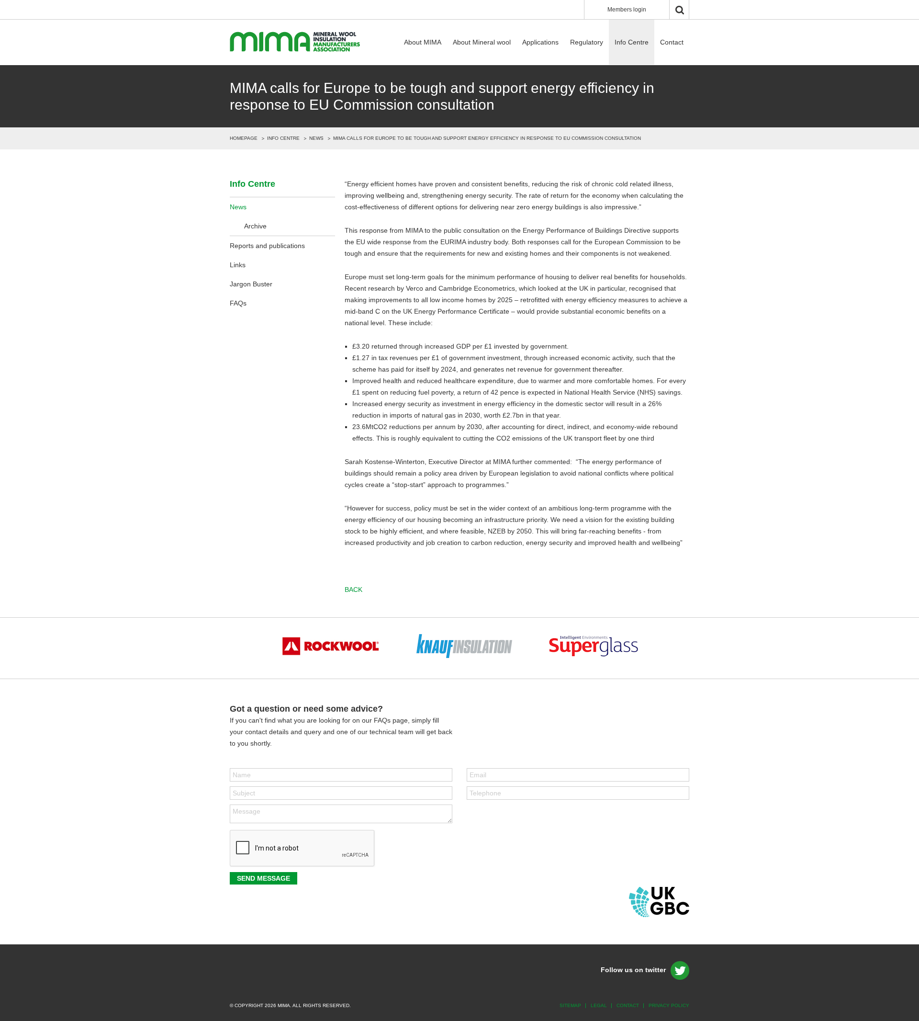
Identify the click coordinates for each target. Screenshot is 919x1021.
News (316, 138)
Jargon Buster (251, 284)
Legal (599, 1005)
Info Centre (632, 42)
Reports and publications (267, 246)
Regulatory (586, 42)
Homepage (244, 138)
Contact (672, 42)
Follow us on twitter (633, 970)
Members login (626, 9)
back (353, 589)
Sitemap (570, 1005)
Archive (255, 226)
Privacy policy (669, 1005)
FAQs (238, 303)
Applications (540, 42)
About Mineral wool (482, 42)
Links (238, 265)
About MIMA (422, 42)
